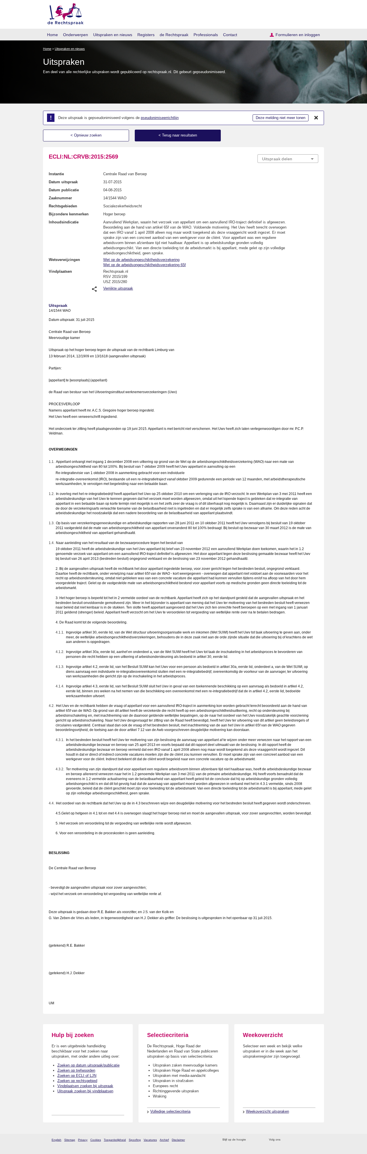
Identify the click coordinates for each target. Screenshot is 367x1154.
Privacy (82, 1139)
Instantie (56, 174)
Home (52, 34)
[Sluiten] (316, 118)
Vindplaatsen (60, 271)
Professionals (206, 34)
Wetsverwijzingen (64, 260)
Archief (164, 1139)
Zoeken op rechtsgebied (77, 1081)
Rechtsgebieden (63, 206)
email (259, 1140)
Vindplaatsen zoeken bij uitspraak (85, 1086)
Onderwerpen (75, 34)
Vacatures (150, 1139)
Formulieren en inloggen (298, 34)
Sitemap (69, 1139)
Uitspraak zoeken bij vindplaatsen (85, 1091)
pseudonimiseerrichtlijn (160, 118)
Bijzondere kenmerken (69, 214)
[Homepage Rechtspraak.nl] (63, 13)
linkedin (308, 1140)
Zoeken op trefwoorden (76, 1070)
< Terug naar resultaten (178, 135)
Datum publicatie (64, 190)
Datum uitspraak (63, 182)
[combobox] (288, 158)
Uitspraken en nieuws (112, 34)
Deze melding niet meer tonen (280, 118)
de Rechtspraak (174, 34)
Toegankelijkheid (115, 1139)
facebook (293, 1140)
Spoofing (135, 1139)
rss (251, 1140)
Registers (146, 34)
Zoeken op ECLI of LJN (76, 1075)
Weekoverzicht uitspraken (267, 1111)
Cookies (95, 1139)
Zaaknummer (60, 198)
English (56, 1139)
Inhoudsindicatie (64, 222)
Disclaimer (178, 1139)
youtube (315, 1140)
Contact (230, 34)
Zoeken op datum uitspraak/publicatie (88, 1065)
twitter (285, 1140)
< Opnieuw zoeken (86, 135)
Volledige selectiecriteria (170, 1111)
